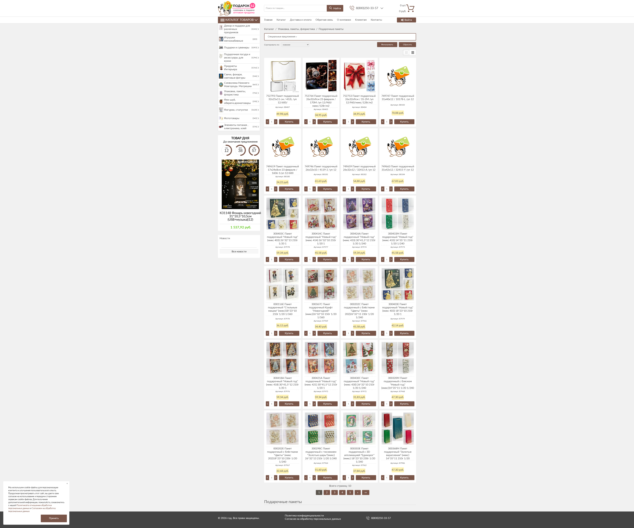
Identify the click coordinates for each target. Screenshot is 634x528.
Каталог (281, 20)
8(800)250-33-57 (367, 8)
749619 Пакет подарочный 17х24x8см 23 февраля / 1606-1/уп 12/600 (282, 169)
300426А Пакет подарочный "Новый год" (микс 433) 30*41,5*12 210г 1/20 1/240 (359, 238)
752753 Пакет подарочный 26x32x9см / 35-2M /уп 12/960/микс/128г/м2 (359, 99)
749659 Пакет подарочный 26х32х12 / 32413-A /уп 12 (359, 168)
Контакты (376, 20)
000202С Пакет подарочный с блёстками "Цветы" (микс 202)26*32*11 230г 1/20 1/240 (359, 311)
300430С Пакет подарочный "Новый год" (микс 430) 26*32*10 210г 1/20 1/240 (359, 383)
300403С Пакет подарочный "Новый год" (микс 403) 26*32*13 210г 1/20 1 (282, 238)
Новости (225, 238)
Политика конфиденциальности (304, 515)
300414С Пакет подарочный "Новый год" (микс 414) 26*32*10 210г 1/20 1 (320, 238)
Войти (408, 20)
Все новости (239, 251)
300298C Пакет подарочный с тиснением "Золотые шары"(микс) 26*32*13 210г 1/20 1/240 (321, 453)
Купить (289, 121)
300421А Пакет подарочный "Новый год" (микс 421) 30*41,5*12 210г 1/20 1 (321, 383)
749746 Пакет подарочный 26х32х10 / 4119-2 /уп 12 (321, 168)
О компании (344, 20)
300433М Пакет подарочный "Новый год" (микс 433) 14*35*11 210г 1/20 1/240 (397, 238)
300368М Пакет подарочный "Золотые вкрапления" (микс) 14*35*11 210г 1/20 (397, 453)
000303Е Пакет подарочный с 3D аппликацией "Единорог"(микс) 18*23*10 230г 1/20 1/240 (359, 455)
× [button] (67, 483)
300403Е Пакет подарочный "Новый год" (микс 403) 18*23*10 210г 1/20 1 (397, 309)
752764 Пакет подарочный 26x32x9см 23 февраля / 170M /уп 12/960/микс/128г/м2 (321, 101)
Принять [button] (54, 518)
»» (366, 492)
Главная (268, 20)
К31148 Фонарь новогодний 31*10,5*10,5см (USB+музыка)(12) (240, 216)
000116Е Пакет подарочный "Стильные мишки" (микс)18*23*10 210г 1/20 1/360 (282, 309)
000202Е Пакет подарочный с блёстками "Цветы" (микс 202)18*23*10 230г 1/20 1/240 (282, 455)
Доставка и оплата (300, 20)
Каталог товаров (239, 19)
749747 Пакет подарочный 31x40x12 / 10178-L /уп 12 (397, 98)
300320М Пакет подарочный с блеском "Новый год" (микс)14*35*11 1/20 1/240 (397, 383)
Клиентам (361, 20)
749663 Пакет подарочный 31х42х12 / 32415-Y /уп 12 (397, 168)
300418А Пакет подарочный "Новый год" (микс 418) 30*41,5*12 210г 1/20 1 (282, 383)
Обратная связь (324, 20)
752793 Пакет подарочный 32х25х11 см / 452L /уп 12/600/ (282, 99)
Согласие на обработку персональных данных (313, 519)
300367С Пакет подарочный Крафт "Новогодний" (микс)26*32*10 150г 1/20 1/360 (320, 311)
